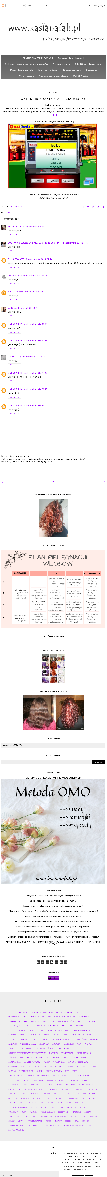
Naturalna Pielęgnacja (42, 1012)
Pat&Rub (33, 1112)
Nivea (54, 1107)
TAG (43, 1085)
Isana (49, 1030)
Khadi (50, 1098)
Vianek (46, 1062)
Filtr (61, 1094)
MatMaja (13, 275)
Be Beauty (78, 1089)
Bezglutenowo (53, 1058)
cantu (11, 1089)
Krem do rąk (74, 1098)
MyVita (34, 1107)
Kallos (30, 1026)
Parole (12, 357)
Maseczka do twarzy (79, 1076)
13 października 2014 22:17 (25, 308)
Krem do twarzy (62, 1030)
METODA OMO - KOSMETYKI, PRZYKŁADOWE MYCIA (53, 778)
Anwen (92, 1021)
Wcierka (12, 1035)
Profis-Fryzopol (84, 1053)
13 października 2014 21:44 (38, 259)
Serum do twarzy (32, 1062)
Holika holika (27, 1098)
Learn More (78, 1174)
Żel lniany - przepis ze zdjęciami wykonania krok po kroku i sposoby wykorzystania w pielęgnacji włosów (53, 937)
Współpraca (83, 1017)
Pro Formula (14, 1062)
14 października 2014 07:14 (34, 373)
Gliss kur (12, 1098)
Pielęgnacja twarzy (40, 1021)
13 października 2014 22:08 (33, 275)
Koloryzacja (43, 1076)
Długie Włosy (16, 259)
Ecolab (40, 1030)
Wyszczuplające (34, 1121)
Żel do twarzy (52, 1089)
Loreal (50, 1103)
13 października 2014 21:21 (37, 227)
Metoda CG (35, 1035)
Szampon (81, 1021)
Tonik (51, 1085)
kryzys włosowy (16, 1126)
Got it (89, 1174)
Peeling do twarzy (56, 1080)
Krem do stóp (89, 1098)
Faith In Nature (26, 1071)
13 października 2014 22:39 (34, 340)
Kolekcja (60, 1098)
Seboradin (13, 1085)
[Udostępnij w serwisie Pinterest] (103, 207)
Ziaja (31, 1030)
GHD (69, 1094)
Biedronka (13, 1094)
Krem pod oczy (15, 1103)
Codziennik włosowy (41, 1017)
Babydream (64, 1048)
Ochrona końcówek (46, 1048)
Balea (70, 1067)
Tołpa (59, 1085)
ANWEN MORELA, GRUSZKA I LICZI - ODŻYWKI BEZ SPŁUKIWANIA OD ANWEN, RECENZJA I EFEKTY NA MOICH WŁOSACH (53, 943)
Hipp (67, 1071)
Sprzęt (11, 1121)
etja (77, 1121)
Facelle (12, 1071)
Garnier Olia (80, 1094)
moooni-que (15, 227)
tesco (90, 1126)
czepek (68, 1121)
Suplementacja (40, 1039)
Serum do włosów (30, 1085)
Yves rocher (59, 1062)
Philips (87, 1112)
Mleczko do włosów (17, 1107)
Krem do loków (15, 1048)
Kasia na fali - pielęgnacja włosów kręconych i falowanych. (46, 1174)
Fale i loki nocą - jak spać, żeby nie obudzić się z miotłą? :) (53, 901)
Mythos (44, 1107)
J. (9, 308)
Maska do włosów (64, 1012)
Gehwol (93, 1094)
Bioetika (92, 1067)
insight (85, 1121)
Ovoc (24, 1112)
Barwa (47, 1035)
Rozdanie (8, 212)
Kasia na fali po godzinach (21, 1076)
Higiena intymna (54, 1071)
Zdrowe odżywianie (60, 1039)
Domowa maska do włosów (43, 1094)
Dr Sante (53, 1053)
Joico (74, 1071)
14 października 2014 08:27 (34, 389)
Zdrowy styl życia (87, 1085)
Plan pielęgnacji (16, 1026)
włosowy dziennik (33, 1089)
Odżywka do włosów (18, 1017)
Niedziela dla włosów (64, 1017)
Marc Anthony (59, 1076)
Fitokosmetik (67, 1053)
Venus (21, 1121)
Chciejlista (69, 1044)
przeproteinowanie (51, 1126)
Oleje (79, 1012)
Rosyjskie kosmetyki (18, 1021)
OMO (62, 1107)
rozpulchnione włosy (74, 1126)
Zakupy (58, 1121)
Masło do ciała (82, 1103)
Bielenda (81, 1067)
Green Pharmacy (28, 1044)
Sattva (85, 1080)
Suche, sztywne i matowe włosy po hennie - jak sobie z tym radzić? (53, 916)
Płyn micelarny (30, 1116)
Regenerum (60, 1116)
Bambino (66, 1089)
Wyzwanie (70, 1085)
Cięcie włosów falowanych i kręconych (27, 1053)
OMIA (83, 1058)
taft (20, 1089)
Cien (79, 1044)
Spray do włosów (89, 1116)
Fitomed (41, 1026)
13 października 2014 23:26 (31, 357)
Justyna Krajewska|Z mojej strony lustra (33, 243)
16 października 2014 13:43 (34, 405)
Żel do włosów (76, 1026)
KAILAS (40, 1098)
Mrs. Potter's (14, 1080)
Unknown (13, 324)
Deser (24, 1094)
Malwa (69, 1103)
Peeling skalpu (48, 1112)
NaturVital (38, 1080)
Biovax (56, 1035)
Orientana (13, 1112)
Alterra (39, 1058)
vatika (38, 1067)
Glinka (40, 1071)
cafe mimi (12, 1067)
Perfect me (63, 1112)
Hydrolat (44, 1044)
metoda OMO (33, 1126)
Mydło (27, 1080)
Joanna (88, 1044)
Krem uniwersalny (34, 1103)
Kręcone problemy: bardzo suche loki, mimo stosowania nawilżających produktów (53, 932)
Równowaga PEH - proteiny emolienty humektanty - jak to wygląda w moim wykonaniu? (53, 921)
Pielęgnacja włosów (18, 1012)
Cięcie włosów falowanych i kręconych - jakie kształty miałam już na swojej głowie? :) (53, 926)
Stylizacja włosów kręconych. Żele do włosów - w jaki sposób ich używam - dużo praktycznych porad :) (53, 911)
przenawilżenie (79, 1039)
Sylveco (76, 1035)
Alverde (94, 1039)
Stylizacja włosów (57, 1026)
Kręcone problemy (82, 1030)
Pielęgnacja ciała (16, 1030)
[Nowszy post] (2, 482)
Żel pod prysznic (16, 1130)
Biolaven (56, 1044)
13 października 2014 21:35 (74, 243)
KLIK (55, 115)
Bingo (66, 1058)
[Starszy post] (105, 482)
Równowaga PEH (16, 1058)
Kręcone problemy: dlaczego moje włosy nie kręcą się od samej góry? (53, 906)
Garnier (23, 1035)
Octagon (71, 1107)
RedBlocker (46, 1116)
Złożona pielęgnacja (78, 1062)
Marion (29, 1048)
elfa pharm (26, 1067)
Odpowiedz (14, 234)
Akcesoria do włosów (54, 1067)
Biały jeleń (91, 1089)
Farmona (12, 1044)
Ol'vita (82, 1107)
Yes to (48, 1121)
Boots (75, 1058)
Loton (59, 1103)
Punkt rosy (13, 1116)
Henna (66, 1035)
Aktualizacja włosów (63, 1021)
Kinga (11, 292)
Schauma (73, 1116)
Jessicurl (87, 1035)
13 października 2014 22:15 (29, 292)
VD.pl (53, 1153)
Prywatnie (13, 1039)
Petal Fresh (73, 1080)
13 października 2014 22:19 (34, 324)
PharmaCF (76, 1112)
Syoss (29, 1058)
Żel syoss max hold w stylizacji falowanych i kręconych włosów (53, 896)
